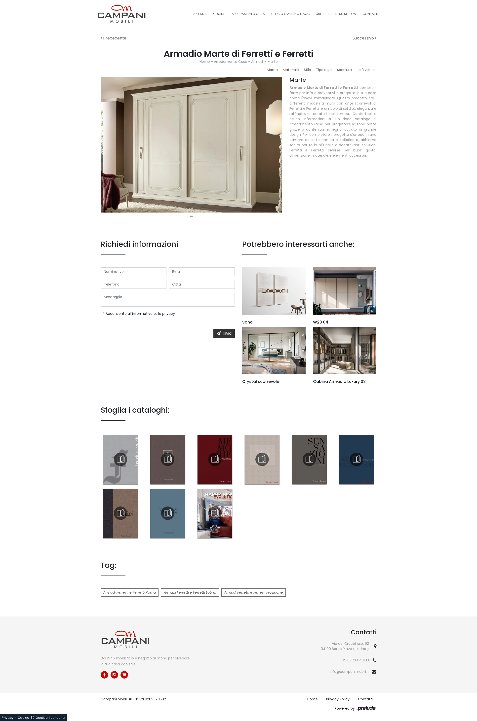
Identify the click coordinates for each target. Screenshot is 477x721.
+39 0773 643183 (354, 660)
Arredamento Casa (248, 13)
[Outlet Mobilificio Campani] (124, 675)
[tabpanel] (191, 145)
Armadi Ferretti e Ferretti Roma (129, 592)
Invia (227, 333)
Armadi (257, 61)
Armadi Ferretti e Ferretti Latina (190, 592)
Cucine (219, 13)
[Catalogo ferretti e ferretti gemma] (262, 459)
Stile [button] (307, 69)
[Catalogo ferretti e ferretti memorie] (215, 459)
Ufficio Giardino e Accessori (296, 13)
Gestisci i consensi (50, 717)
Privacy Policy (338, 699)
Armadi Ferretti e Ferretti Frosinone (253, 592)
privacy (168, 313)
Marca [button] (272, 69)
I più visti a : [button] (366, 69)
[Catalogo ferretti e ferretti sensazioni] (309, 459)
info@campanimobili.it (349, 671)
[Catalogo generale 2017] (120, 459)
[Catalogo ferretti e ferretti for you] (168, 459)
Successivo (364, 38)
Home (204, 61)
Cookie (23, 717)
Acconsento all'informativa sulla (140, 313)
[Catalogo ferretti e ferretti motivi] (120, 513)
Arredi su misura (341, 13)
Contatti (370, 13)
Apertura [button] (344, 69)
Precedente (114, 38)
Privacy (7, 717)
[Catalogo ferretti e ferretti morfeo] (168, 513)
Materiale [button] (291, 69)
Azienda (200, 13)
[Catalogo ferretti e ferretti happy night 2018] (215, 513)
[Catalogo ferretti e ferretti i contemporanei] (356, 459)
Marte (273, 61)
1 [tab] (191, 216)
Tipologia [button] (324, 69)
